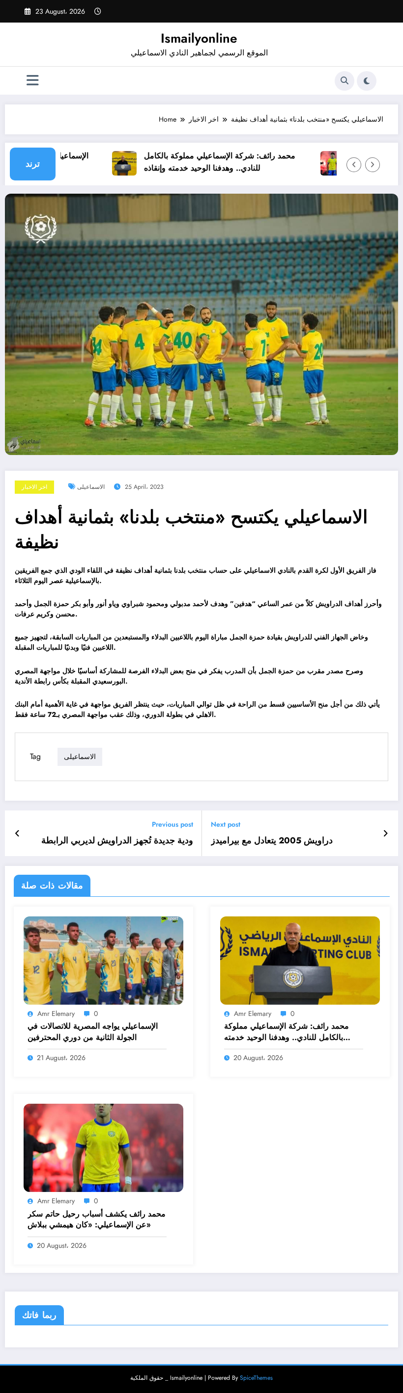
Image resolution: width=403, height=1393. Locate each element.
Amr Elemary (56, 1013)
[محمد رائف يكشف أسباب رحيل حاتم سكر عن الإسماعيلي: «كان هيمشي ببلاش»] (103, 1147)
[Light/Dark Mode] (366, 81)
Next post (225, 824)
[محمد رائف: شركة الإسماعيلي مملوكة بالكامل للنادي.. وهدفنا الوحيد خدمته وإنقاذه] (300, 959)
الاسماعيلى (91, 486)
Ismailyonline (199, 38)
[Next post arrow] (385, 833)
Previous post (172, 824)
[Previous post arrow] (17, 833)
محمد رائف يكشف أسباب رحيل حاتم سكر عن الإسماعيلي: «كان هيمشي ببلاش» (97, 1219)
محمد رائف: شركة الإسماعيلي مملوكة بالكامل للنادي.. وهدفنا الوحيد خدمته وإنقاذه (206, 162)
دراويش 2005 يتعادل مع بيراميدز (272, 841)
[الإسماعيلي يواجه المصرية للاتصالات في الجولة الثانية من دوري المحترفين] (103, 959)
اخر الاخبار (34, 486)
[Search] (344, 81)
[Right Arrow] (372, 165)
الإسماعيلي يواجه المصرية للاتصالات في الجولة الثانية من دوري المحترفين (93, 1031)
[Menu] (33, 80)
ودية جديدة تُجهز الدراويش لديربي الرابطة (117, 841)
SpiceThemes (256, 1377)
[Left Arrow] (354, 165)
